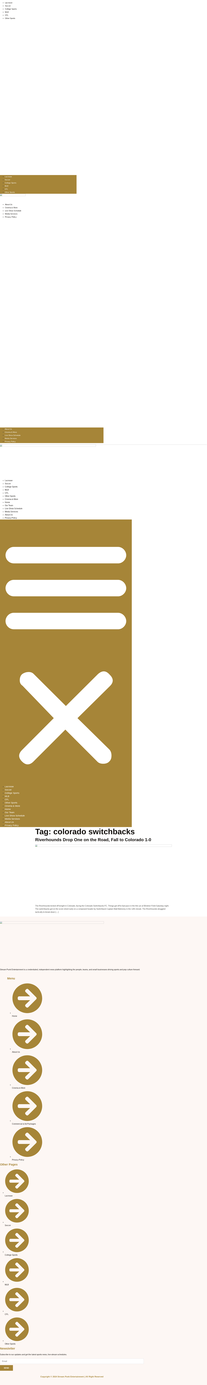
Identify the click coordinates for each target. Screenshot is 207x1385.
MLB (7, 12)
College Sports (11, 9)
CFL (6, 15)
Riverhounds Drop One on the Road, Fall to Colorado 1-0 (93, 839)
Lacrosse (8, 3)
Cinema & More (11, 208)
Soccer (8, 6)
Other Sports (10, 18)
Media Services (11, 214)
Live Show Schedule (13, 211)
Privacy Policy (11, 217)
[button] (38, 97)
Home (7, 502)
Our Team (9, 505)
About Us (8, 204)
